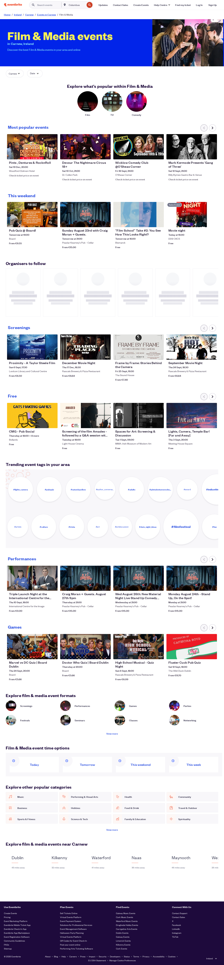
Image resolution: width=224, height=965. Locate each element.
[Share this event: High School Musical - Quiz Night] (159, 654)
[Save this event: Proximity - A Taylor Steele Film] (45, 355)
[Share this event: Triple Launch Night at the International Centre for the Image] (53, 586)
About (48, 956)
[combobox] (77, 5)
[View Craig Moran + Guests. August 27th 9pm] (85, 578)
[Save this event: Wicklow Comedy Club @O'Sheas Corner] (151, 154)
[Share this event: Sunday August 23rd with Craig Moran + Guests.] (106, 222)
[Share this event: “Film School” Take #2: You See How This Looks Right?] (159, 222)
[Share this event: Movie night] (212, 222)
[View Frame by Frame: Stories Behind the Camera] (138, 347)
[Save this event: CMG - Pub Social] (45, 423)
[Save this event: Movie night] (204, 222)
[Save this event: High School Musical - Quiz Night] (151, 654)
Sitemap (8, 948)
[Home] (13, 4)
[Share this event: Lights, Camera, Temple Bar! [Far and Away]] (212, 423)
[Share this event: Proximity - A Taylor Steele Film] (53, 355)
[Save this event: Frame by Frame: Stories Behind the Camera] (151, 355)
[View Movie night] (191, 214)
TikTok (175, 936)
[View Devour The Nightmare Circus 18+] (85, 146)
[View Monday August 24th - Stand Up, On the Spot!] (191, 578)
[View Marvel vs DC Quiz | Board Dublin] (32, 646)
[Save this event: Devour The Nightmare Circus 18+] (98, 154)
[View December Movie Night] (85, 347)
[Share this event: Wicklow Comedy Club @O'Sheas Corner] (159, 154)
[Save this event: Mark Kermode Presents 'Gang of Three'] (204, 154)
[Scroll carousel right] (212, 128)
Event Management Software (73, 928)
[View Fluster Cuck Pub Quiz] (191, 646)
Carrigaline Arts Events (126, 928)
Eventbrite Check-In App (15, 928)
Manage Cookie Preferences (122, 960)
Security (102, 956)
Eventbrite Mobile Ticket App (17, 925)
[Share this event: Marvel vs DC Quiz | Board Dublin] (53, 654)
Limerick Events (123, 940)
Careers (73, 956)
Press (82, 956)
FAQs (6, 944)
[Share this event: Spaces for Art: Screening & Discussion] (159, 423)
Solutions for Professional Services (76, 925)
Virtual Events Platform (70, 917)
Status (127, 956)
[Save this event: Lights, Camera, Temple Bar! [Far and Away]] (204, 423)
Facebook (176, 925)
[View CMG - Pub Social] (32, 415)
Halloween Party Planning (72, 932)
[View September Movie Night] (191, 347)
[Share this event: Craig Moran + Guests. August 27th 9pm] (106, 586)
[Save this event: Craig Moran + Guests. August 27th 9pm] (98, 586)
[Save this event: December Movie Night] (98, 355)
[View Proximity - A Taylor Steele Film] (32, 347)
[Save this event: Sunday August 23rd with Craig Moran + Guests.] (98, 222)
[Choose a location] (65, 5)
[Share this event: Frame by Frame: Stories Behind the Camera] (159, 355)
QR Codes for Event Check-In (73, 940)
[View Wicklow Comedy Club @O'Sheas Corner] (138, 146)
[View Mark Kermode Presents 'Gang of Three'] (191, 146)
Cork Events (121, 948)
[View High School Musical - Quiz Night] (138, 646)
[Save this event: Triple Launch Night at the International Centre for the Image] (45, 586)
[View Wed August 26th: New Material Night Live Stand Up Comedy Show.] (138, 578)
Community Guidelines (14, 940)
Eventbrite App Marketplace (17, 932)
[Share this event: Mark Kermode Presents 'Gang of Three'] (212, 154)
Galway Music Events (125, 913)
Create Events (10, 913)
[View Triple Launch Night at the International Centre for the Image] (32, 578)
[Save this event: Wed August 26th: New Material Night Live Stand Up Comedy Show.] (151, 586)
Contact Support (179, 913)
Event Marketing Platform (15, 921)
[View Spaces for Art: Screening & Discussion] (138, 415)
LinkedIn (176, 928)
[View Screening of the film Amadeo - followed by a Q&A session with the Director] (85, 415)
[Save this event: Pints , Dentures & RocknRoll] (45, 154)
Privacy (146, 956)
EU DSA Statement (97, 960)
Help (63, 956)
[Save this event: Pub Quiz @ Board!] (45, 222)
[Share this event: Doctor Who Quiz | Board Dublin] (106, 654)
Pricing (7, 917)
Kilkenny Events (123, 944)
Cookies (171, 956)
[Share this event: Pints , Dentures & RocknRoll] (53, 154)
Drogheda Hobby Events (127, 925)
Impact (92, 956)
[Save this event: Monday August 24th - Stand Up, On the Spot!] (204, 586)
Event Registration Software (17, 936)
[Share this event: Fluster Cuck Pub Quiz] (212, 654)
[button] (162, 5)
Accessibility (158, 956)
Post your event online (70, 944)
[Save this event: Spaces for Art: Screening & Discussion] (151, 423)
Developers (115, 956)
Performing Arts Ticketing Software (76, 948)
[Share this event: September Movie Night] (212, 355)
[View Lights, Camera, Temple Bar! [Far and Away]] (191, 415)
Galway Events (122, 936)
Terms (136, 956)
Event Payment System (70, 921)
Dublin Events (122, 932)
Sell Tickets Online (68, 913)
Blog (56, 956)
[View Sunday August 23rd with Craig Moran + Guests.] (85, 214)
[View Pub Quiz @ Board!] (32, 214)
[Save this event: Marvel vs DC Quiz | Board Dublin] (45, 654)
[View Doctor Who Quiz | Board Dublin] (85, 646)
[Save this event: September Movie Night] (204, 355)
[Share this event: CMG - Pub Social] (53, 423)
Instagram (176, 932)
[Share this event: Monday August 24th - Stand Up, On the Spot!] (212, 586)
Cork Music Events (124, 917)
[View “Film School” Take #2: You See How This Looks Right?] (138, 214)
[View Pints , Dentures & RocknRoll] (32, 146)
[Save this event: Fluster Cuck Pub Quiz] (204, 654)
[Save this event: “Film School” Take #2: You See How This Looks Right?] (151, 222)
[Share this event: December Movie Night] (106, 355)
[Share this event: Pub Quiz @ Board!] (53, 222)
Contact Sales (178, 917)
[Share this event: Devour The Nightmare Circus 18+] (106, 154)
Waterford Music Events (127, 921)
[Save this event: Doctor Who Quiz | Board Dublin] (98, 654)
